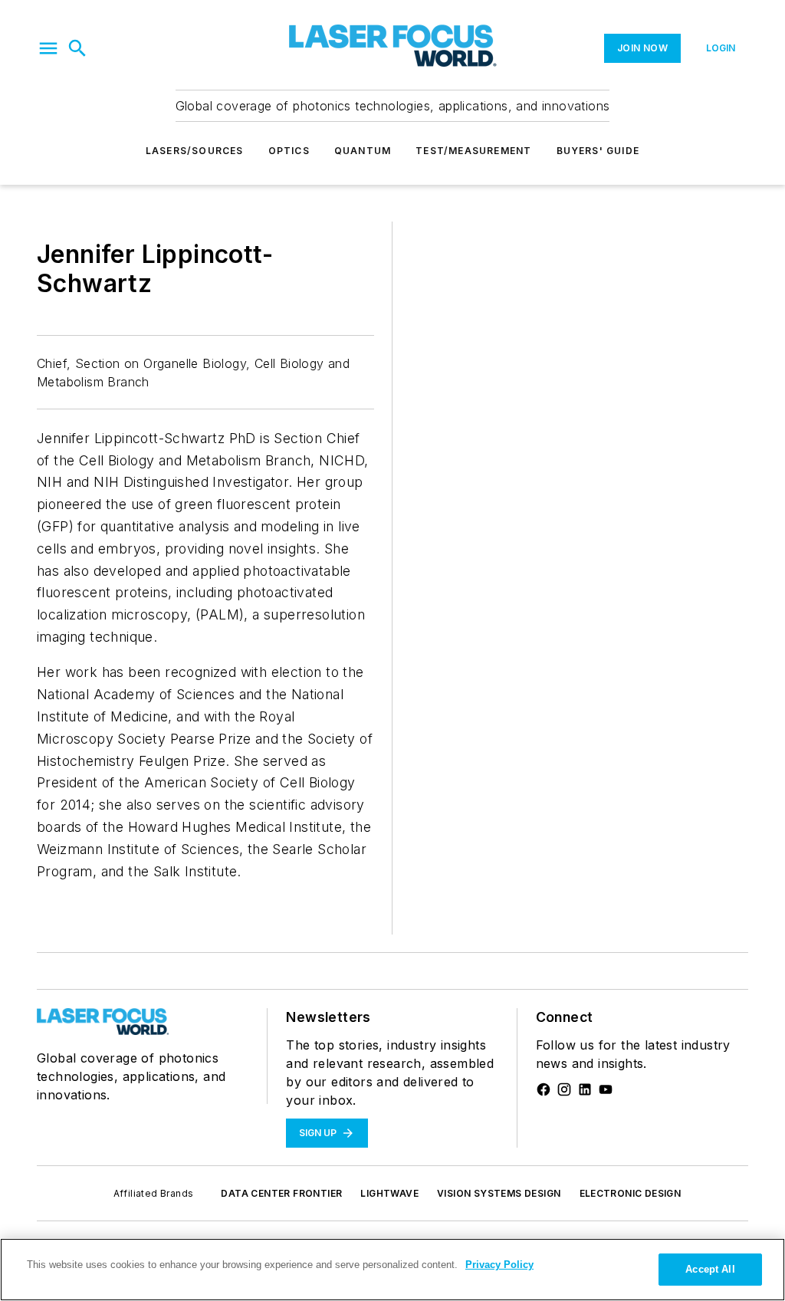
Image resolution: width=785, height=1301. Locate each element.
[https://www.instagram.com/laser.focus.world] (564, 1089)
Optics (289, 150)
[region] (392, 1269)
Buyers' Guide (598, 150)
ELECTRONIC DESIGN (631, 1193)
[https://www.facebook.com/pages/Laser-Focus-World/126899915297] (543, 1089)
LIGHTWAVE (389, 1193)
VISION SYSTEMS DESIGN (498, 1193)
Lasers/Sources (195, 150)
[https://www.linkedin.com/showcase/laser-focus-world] (585, 1089)
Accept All (709, 1269)
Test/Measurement (473, 150)
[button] (48, 48)
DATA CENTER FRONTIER (281, 1193)
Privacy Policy (499, 1264)
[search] (77, 48)
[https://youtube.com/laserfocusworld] (605, 1089)
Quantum (362, 150)
